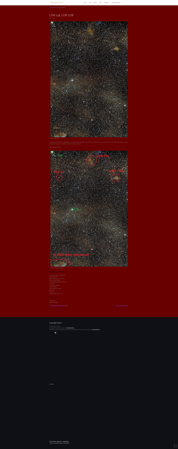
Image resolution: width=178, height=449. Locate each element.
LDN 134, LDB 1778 (61, 15)
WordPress (66, 443)
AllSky (100, 2)
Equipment (106, 2)
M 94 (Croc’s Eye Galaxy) (122, 305)
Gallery (95, 2)
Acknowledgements (115, 2)
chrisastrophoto (70, 327)
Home (85, 2)
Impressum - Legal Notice (63, 441)
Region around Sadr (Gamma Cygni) (59, 305)
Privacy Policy (52, 441)
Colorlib (56, 443)
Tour (90, 2)
